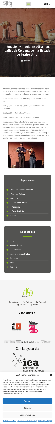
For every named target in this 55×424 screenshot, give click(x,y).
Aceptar (27, 401)
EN (48, 4)
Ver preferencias (27, 415)
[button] (51, 375)
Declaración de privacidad (27, 421)
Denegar (27, 408)
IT (51, 4)
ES (45, 4)
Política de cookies (9, 421)
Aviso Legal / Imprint (45, 421)
